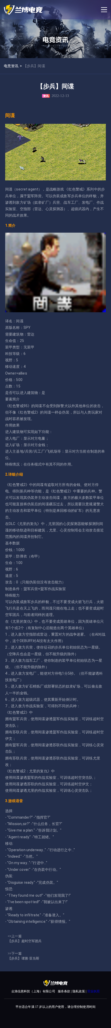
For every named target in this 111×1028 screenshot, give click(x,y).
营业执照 (93, 991)
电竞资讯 (11, 66)
